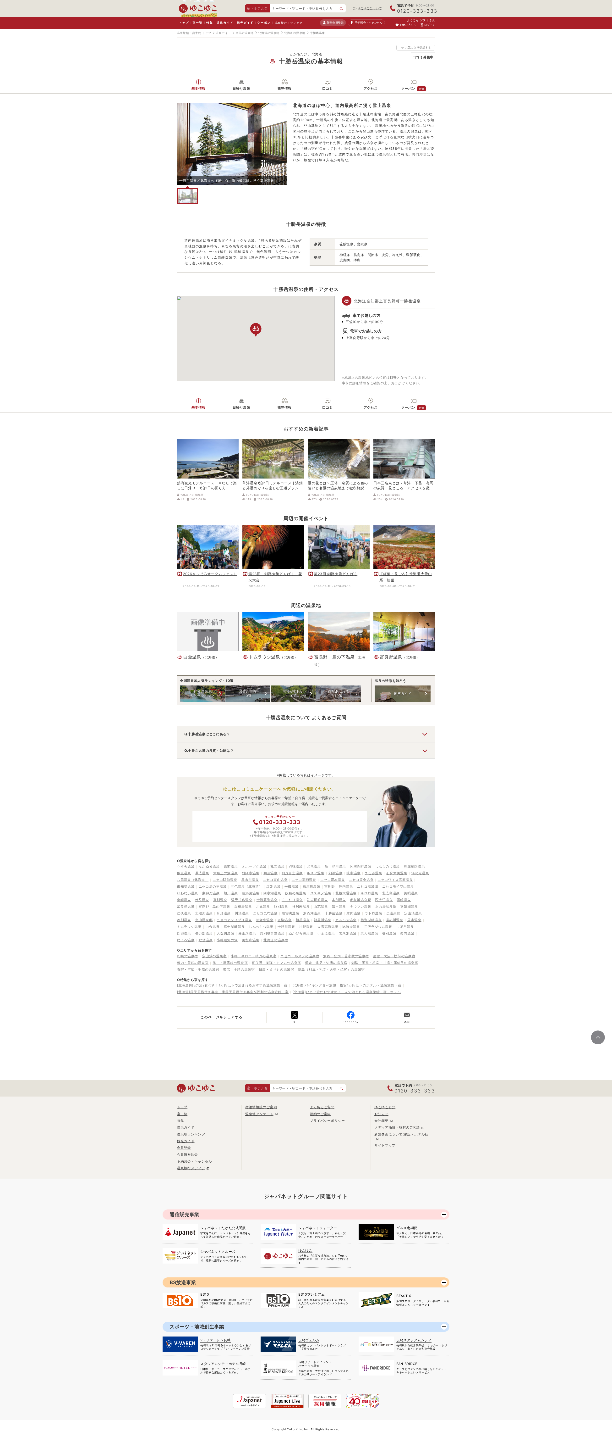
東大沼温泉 (369, 933)
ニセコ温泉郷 (367, 886)
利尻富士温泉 (292, 873)
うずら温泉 (186, 866)
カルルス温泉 (345, 920)
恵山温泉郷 (204, 920)
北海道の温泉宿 (275, 940)
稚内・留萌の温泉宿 (192, 963)
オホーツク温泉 (254, 866)
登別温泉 (389, 933)
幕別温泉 (220, 900)
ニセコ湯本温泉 (332, 880)
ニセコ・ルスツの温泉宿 (299, 956)
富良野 (329, 886)
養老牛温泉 (264, 920)
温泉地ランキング (191, 1134)
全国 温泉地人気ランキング (202, 693)
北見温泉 (263, 906)
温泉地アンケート (259, 1114)
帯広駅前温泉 (317, 900)
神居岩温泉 (301, 906)
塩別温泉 (273, 886)
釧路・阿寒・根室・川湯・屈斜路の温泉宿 (384, 963)
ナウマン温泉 (360, 906)
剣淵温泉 (335, 873)
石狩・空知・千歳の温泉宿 (198, 969)
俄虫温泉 (184, 873)
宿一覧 (197, 22)
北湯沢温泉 (204, 913)
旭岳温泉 (303, 920)
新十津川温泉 (335, 866)
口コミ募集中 (423, 57)
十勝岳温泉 (334, 913)
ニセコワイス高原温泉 (395, 880)
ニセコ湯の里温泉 (213, 886)
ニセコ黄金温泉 (361, 880)
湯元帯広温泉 (241, 900)
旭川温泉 (231, 893)
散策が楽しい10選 (293, 693)
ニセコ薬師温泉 (304, 880)
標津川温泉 (311, 886)
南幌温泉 (184, 900)
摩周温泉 (353, 913)
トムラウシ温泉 (189, 927)
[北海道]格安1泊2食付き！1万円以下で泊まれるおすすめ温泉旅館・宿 (232, 985)
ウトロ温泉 (373, 913)
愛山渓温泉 (247, 933)
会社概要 (381, 1121)
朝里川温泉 (322, 920)
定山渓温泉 (413, 913)
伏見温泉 (202, 900)
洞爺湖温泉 (312, 913)
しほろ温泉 (405, 927)
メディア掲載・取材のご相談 (397, 1127)
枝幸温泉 (353, 873)
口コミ (327, 88)
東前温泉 (231, 866)
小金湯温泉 (326, 933)
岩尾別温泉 (348, 933)
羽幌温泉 (296, 866)
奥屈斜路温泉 (414, 866)
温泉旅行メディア (287, 23)
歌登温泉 (206, 940)
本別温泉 (339, 900)
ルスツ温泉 (315, 873)
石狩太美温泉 (396, 873)
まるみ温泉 (373, 873)
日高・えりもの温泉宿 (276, 969)
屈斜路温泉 (251, 893)
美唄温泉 (411, 893)
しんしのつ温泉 (387, 866)
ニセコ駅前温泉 (225, 880)
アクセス (371, 88)
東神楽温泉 (211, 893)
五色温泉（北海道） (246, 886)
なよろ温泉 (186, 940)
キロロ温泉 (369, 893)
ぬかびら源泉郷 (301, 933)
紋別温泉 (281, 906)
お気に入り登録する (418, 47)
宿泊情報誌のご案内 (261, 1107)
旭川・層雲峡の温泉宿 (230, 963)
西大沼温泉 (384, 900)
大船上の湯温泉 (225, 873)
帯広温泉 (202, 873)
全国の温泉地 (244, 33)
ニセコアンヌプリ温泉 (234, 920)
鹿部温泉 (184, 933)
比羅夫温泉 (351, 927)
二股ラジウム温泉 (378, 927)
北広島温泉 (391, 893)
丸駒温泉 (285, 920)
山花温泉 (321, 906)
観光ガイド (245, 22)
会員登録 (184, 1148)
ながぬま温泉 (209, 866)
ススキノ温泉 (320, 893)
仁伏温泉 (184, 913)
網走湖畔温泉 (234, 927)
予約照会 (368, 22)
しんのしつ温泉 (261, 927)
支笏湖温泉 (409, 906)
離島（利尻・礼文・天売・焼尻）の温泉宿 (331, 969)
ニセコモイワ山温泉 (398, 886)
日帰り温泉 (241, 88)
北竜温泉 (314, 866)
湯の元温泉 (420, 873)
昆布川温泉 (250, 880)
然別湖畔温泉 (371, 920)
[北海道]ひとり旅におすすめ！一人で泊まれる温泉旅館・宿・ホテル (347, 992)
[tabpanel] (232, 144)
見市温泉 (414, 920)
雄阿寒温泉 (251, 873)
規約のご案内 (320, 1114)
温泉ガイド (225, 22)
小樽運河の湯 (227, 940)
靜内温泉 (346, 886)
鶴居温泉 (270, 873)
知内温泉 (407, 933)
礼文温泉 (277, 866)
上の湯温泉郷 (385, 906)
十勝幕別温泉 (267, 900)
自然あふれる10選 (338, 693)
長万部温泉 (204, 933)
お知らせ (381, 1114)
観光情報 (285, 88)
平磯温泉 (291, 886)
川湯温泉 (242, 913)
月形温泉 (224, 913)
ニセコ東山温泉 (275, 880)
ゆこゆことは (384, 1107)
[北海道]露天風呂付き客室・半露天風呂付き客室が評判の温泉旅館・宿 (233, 992)
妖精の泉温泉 (295, 893)
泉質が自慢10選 (248, 693)
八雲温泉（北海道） (192, 880)
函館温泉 (404, 900)
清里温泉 (339, 906)
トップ (184, 22)
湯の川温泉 (394, 920)
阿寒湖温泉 (272, 893)
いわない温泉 (187, 893)
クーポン (263, 22)
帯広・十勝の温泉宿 (239, 969)
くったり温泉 (292, 900)
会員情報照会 (187, 1154)
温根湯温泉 (243, 906)
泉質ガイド (402, 693)
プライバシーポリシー (327, 1121)
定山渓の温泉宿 (214, 956)
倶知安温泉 (186, 886)
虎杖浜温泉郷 (360, 900)
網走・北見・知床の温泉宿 (326, 963)
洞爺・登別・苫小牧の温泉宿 (346, 956)
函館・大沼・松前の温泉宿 (394, 956)
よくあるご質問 (322, 1107)
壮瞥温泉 (306, 927)
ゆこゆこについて (370, 8)
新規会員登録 (335, 22)
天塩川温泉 (225, 933)
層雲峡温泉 (290, 913)
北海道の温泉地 (268, 33)
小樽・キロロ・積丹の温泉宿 (253, 956)
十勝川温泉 (286, 927)
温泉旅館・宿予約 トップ (194, 33)
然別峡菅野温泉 (272, 933)
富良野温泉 (186, 906)
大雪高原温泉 (327, 927)
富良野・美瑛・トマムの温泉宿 (276, 963)
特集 (209, 22)
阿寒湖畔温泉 (360, 866)
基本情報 (198, 88)
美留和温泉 (251, 940)
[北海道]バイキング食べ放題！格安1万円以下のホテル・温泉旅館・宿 (346, 985)
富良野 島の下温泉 (214, 906)
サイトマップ (384, 1145)
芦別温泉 (184, 920)
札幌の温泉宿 (187, 956)
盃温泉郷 (393, 913)
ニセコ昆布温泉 (265, 913)
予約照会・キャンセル (194, 1161)
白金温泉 (213, 927)
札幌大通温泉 (345, 893)
